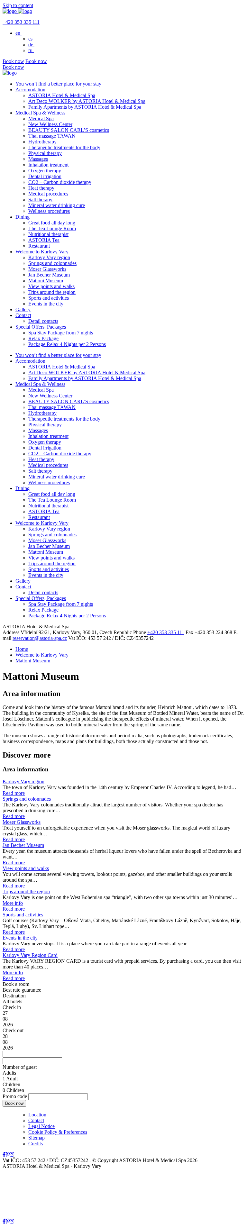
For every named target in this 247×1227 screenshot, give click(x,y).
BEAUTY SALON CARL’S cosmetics (68, 130)
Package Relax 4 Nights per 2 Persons (67, 344)
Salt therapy (40, 199)
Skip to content (18, 5)
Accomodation (30, 89)
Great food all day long (51, 222)
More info (13, 903)
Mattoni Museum (45, 280)
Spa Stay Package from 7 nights (60, 332)
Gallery (23, 309)
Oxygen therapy (44, 170)
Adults (9, 1073)
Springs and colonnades (52, 263)
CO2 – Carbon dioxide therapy (59, 182)
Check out (13, 1030)
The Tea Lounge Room (52, 228)
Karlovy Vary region (49, 257)
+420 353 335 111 (21, 22)
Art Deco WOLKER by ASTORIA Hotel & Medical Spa (86, 101)
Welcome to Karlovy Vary (42, 251)
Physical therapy (45, 153)
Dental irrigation (44, 176)
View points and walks (51, 286)
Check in (12, 1007)
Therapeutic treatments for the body (64, 147)
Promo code (15, 1096)
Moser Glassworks (47, 269)
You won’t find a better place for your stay (58, 83)
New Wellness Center (50, 124)
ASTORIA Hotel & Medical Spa (61, 95)
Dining (22, 217)
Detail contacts (43, 321)
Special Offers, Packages (40, 327)
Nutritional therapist (48, 234)
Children (11, 1084)
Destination (14, 995)
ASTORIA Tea (43, 240)
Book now (13, 61)
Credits (35, 1143)
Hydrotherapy (42, 141)
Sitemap (36, 1138)
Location (37, 1114)
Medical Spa (41, 118)
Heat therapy (41, 188)
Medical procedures (48, 193)
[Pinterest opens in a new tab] (8, 1154)
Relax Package (43, 338)
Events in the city (45, 303)
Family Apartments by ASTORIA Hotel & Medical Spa (84, 107)
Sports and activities (48, 298)
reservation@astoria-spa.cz (40, 638)
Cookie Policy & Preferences (57, 1132)
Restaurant (39, 246)
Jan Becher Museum (49, 274)
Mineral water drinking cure (56, 205)
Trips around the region (52, 292)
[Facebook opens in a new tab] (4, 1154)
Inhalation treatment (48, 165)
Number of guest (20, 1067)
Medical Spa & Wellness (40, 112)
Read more (14, 793)
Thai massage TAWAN (52, 136)
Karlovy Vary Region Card (30, 955)
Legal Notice (41, 1126)
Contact (23, 315)
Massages (38, 159)
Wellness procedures (49, 211)
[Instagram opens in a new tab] (12, 1154)
